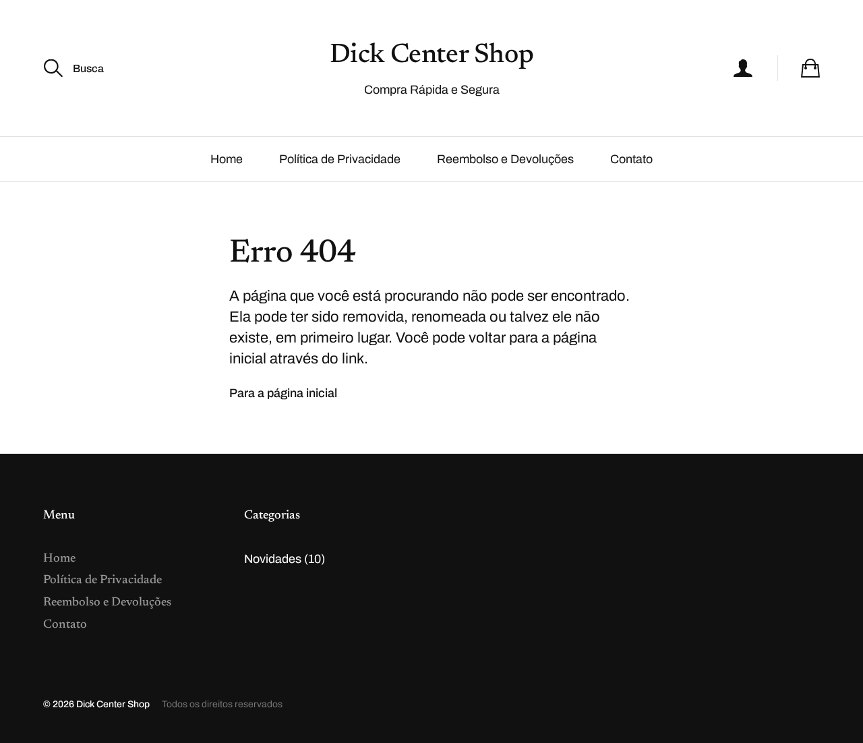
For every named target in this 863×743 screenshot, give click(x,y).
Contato (631, 159)
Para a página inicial (283, 393)
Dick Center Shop (432, 55)
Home (226, 159)
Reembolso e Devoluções (505, 159)
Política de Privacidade (339, 159)
